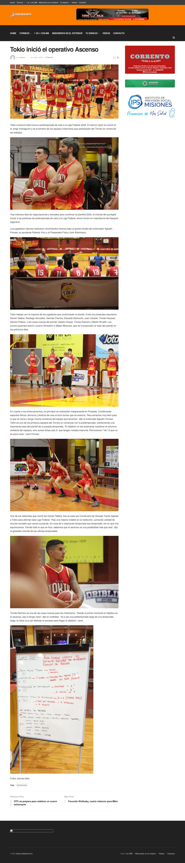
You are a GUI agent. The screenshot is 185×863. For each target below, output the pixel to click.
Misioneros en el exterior (48, 2)
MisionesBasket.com (24, 853)
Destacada (22, 785)
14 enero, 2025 (36, 57)
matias (22, 57)
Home (12, 2)
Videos (74, 2)
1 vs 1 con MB (31, 2)
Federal (49, 57)
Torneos (20, 2)
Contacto (82, 2)
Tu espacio (64, 2)
